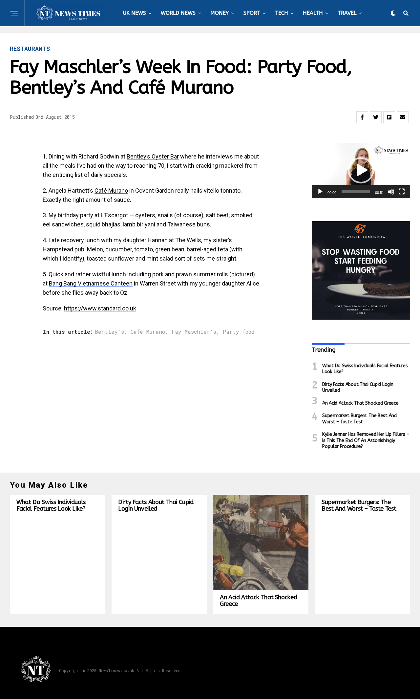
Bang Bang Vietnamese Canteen (91, 283)
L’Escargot (114, 215)
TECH (281, 13)
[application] (361, 170)
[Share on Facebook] (362, 117)
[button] (361, 170)
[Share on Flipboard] (389, 117)
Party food (239, 331)
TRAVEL (347, 13)
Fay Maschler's (194, 331)
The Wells (188, 240)
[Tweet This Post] (376, 117)
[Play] (320, 191)
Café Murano (111, 190)
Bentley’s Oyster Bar (153, 156)
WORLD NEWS (178, 13)
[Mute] (391, 191)
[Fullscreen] (401, 191)
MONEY (219, 13)
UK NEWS (134, 13)
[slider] (356, 191)
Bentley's (109, 331)
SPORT (251, 13)
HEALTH (313, 13)
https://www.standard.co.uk (100, 308)
